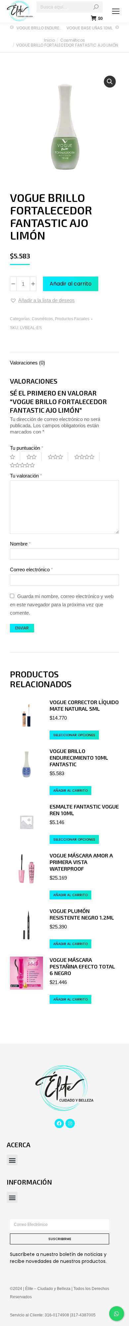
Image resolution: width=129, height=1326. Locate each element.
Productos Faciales (72, 319)
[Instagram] (70, 1123)
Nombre (20, 544)
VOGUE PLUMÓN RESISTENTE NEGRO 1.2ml (82, 914)
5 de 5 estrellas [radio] (25, 465)
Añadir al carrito (71, 283)
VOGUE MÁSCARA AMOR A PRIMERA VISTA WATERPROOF (81, 862)
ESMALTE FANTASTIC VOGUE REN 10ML (84, 809)
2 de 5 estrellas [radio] (34, 457)
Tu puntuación (26, 448)
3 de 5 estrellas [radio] (58, 457)
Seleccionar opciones (74, 735)
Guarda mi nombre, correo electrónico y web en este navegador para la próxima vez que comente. (61, 604)
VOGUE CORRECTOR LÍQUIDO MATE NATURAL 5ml (84, 705)
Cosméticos (42, 319)
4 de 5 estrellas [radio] (87, 457)
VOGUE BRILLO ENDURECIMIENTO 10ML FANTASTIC (79, 757)
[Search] (96, 7)
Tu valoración (26, 475)
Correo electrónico (31, 569)
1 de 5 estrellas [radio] (15, 457)
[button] (110, 82)
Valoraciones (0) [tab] (27, 362)
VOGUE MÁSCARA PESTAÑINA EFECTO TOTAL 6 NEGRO (82, 966)
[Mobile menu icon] (115, 11)
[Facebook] (59, 1123)
